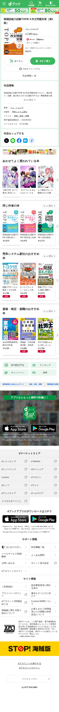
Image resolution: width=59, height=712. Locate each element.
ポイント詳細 (32, 43)
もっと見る (48, 206)
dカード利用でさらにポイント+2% (37, 48)
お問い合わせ (8, 563)
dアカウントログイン (12, 571)
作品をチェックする (31, 69)
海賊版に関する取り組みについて (11, 611)
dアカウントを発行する (29, 663)
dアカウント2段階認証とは (12, 602)
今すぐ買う (45, 61)
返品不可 (28, 51)
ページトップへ (29, 679)
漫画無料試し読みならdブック (13, 384)
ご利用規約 (7, 586)
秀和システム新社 (19, 112)
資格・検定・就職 (21, 116)
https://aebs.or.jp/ (27, 636)
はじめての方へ (13, 547)
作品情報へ (28, 75)
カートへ (18, 61)
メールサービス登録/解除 (12, 555)
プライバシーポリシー (11, 594)
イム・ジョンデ (31, 29)
